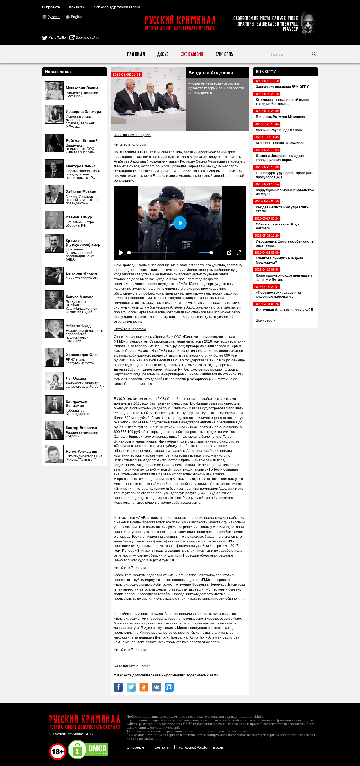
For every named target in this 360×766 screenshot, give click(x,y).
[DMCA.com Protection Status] (88, 759)
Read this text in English (132, 135)
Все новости (266, 320)
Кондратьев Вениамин (76, 404)
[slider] (151, 252)
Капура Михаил (79, 297)
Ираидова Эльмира (83, 112)
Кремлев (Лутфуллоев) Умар (83, 243)
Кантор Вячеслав (81, 428)
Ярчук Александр (81, 451)
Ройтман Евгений (82, 140)
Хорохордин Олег (82, 355)
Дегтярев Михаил (81, 273)
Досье (162, 54)
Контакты (77, 7)
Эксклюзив (192, 54)
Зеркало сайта (87, 38)
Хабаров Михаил (81, 192)
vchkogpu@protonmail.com (117, 7)
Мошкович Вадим (82, 88)
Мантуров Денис (81, 166)
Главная (136, 54)
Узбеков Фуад (78, 326)
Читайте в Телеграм (130, 145)
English (77, 17)
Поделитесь (196, 675)
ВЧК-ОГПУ (224, 54)
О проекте (51, 7)
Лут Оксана (76, 378)
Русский (54, 17)
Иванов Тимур (79, 217)
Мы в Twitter (57, 38)
